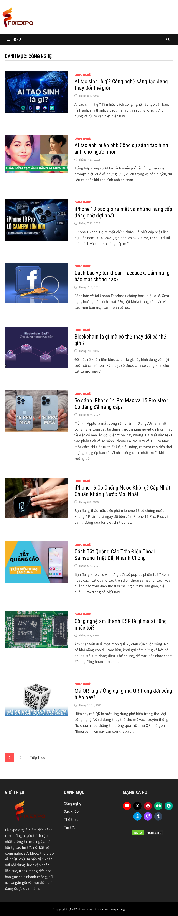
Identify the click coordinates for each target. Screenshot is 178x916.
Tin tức (69, 827)
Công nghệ (82, 75)
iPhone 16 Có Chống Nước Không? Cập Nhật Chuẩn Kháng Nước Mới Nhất (122, 491)
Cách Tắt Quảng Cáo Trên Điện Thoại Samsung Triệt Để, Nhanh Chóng (114, 554)
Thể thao (71, 819)
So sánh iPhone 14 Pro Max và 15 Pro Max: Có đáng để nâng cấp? (121, 403)
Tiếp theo (37, 757)
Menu (16, 39)
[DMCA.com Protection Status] (148, 833)
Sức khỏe (71, 811)
